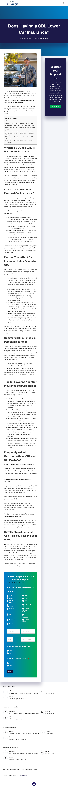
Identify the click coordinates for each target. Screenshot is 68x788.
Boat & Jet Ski (26, 605)
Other (11, 624)
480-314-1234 (49, 713)
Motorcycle (10, 606)
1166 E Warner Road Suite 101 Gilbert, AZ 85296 (24, 733)
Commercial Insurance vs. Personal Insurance (19, 131)
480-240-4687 (50, 733)
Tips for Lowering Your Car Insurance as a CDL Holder (20, 134)
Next (9, 671)
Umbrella (12, 609)
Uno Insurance (22, 775)
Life (26, 601)
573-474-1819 (49, 754)
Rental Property (10, 601)
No (10, 653)
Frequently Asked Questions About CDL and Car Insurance (20, 138)
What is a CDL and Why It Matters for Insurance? (20, 123)
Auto (10, 595)
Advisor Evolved (32, 769)
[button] (55, 106)
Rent (10, 665)
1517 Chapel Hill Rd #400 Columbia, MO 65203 (23, 754)
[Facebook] (34, 784)
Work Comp (9, 615)
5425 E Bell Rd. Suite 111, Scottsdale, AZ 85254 (24, 713)
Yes (10, 650)
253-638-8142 (49, 693)
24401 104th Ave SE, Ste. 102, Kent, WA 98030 (23, 693)
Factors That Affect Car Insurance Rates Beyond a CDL (20, 128)
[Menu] (64, 3)
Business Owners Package (26, 610)
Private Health (25, 620)
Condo (11, 598)
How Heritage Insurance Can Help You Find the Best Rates (19, 141)
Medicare (12, 620)
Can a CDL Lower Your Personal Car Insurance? (20, 125)
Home (26, 595)
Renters (27, 598)
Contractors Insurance (25, 616)
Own (10, 663)
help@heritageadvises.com (17, 699)
